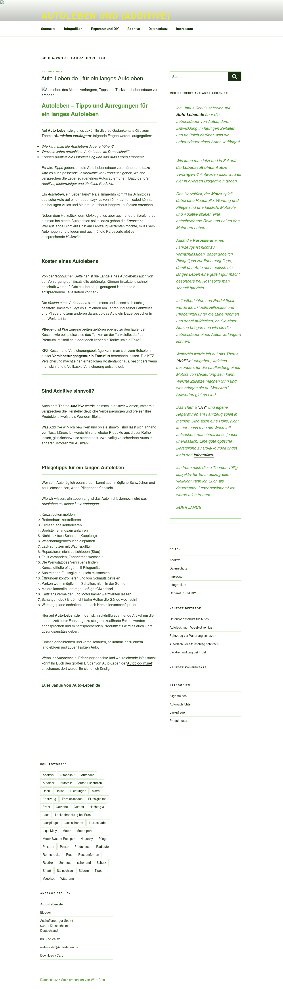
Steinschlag (65, 870)
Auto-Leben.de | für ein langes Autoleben (92, 78)
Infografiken (73, 28)
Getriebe (62, 806)
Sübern (84, 870)
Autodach (87, 775)
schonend (84, 862)
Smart (47, 870)
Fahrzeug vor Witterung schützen (193, 635)
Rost (69, 854)
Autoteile (66, 783)
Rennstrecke (51, 854)
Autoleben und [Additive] (106, 15)
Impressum (184, 28)
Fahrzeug (49, 798)
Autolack (49, 783)
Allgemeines (178, 696)
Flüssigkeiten (97, 798)
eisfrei (96, 791)
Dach (46, 791)
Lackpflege (177, 712)
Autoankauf (67, 775)
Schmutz (65, 862)
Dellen (60, 791)
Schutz (101, 862)
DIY (202, 407)
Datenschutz (158, 28)
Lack (46, 814)
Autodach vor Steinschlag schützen (194, 644)
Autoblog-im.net (139, 663)
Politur (64, 846)
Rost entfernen (88, 854)
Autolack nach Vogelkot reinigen (192, 627)
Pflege (103, 838)
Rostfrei (48, 862)
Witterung (67, 878)
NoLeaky (86, 838)
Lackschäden (98, 822)
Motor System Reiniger (59, 838)
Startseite (48, 28)
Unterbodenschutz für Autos (189, 619)
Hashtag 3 (97, 806)
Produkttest (82, 846)
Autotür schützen (90, 783)
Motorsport (84, 830)
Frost (46, 806)
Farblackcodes (72, 798)
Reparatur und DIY (105, 28)
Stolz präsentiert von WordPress (83, 979)
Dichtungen (78, 791)
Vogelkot (49, 878)
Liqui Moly (50, 830)
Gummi (79, 806)
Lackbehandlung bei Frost (188, 652)
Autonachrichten (181, 704)
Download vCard (51, 955)
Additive (133, 28)
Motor (67, 830)
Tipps (98, 870)
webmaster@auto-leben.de (59, 947)
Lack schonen (73, 822)
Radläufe (102, 846)
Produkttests (178, 720)
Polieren (48, 846)
